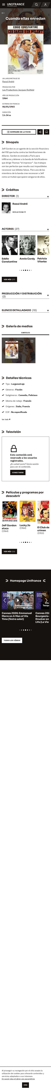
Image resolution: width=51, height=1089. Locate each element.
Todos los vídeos (12, 640)
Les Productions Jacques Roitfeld (18, 90)
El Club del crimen (43, 529)
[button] (32, 341)
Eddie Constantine (9, 260)
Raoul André (8, 81)
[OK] (25, 1085)
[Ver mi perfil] (45, 4)
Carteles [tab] (25, 333)
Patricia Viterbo (42, 260)
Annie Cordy (27, 258)
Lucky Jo (25, 525)
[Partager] (40, 132)
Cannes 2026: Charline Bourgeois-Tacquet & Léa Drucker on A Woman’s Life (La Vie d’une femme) (17, 618)
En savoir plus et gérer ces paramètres (18, 1079)
